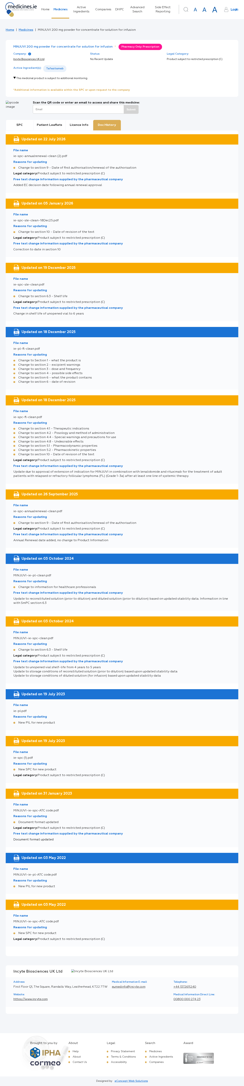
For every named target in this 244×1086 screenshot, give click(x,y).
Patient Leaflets (49, 125)
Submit (131, 109)
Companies (103, 9)
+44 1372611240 (184, 986)
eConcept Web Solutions (131, 1081)
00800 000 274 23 (186, 999)
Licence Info (79, 125)
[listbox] (54, 68)
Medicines (60, 9)
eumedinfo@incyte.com (128, 986)
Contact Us (80, 1062)
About (77, 1056)
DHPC (119, 9)
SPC (19, 125)
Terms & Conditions (123, 1056)
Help (76, 1051)
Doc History (107, 125)
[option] (54, 68)
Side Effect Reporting (163, 9)
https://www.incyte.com (30, 999)
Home (45, 9)
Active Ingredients (81, 9)
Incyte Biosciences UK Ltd (28, 59)
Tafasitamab (54, 68)
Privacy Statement (123, 1051)
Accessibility (119, 1062)
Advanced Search (137, 9)
